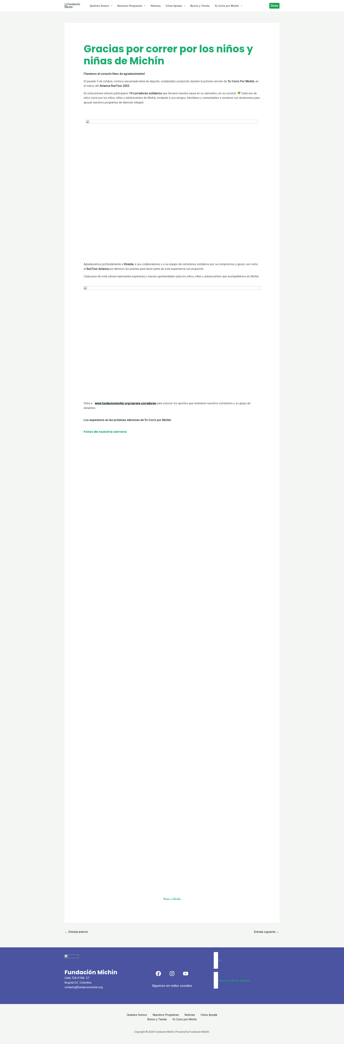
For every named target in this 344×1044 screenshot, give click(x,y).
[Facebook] (158, 973)
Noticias (190, 1015)
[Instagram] (172, 973)
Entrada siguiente (266, 932)
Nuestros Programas (166, 1015)
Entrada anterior (76, 932)
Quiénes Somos (137, 1015)
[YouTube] (185, 973)
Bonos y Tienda (157, 1019)
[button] (247, 960)
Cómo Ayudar (209, 1015)
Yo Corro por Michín (184, 1019)
